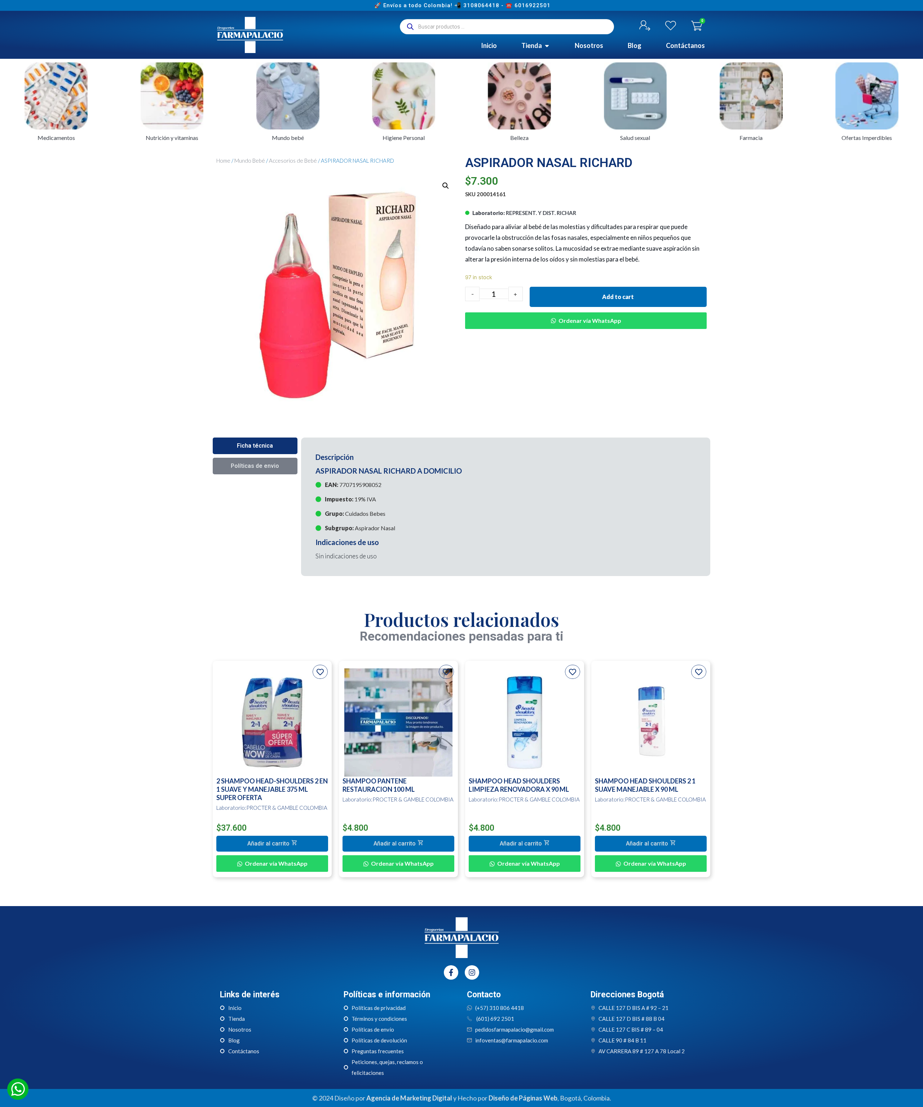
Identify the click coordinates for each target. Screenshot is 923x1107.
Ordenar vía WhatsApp (589, 320)
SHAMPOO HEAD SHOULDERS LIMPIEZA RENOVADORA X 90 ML (519, 785)
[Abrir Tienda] (547, 45)
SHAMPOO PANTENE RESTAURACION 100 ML (379, 785)
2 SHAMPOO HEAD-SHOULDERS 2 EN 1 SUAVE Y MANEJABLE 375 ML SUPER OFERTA (272, 789)
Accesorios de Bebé (293, 160)
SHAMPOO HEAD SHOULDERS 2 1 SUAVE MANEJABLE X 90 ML (645, 785)
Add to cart (618, 296)
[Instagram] (472, 972)
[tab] (255, 446)
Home (223, 160)
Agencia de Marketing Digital (409, 1098)
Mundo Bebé (249, 160)
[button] (586, 315)
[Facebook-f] (451, 972)
